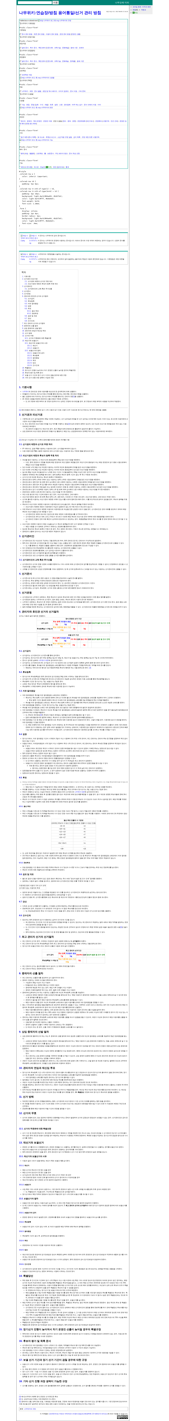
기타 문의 (82, 91)
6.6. (20, 874)
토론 (51, 105)
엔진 (54, 167)
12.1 (26, 338)
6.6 (26, 316)
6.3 (26, 304)
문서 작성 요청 (74, 153)
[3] (90, 668)
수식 (41, 105)
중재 (69, 121)
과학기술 (57, 48)
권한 (73, 121)
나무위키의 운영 (46, 107)
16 (23, 373)
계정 (31, 91)
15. (21, 1329)
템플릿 (32, 153)
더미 (99, 105)
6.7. (20, 902)
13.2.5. (21, 1250)
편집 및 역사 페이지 (50, 91)
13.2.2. (21, 1222)
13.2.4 (29, 360)
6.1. (20, 651)
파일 (26, 153)
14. (21, 1275)
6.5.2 (29, 313)
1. (20, 387)
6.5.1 (29, 311)
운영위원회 (81, 121)
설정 (56, 105)
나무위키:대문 (43, 660)
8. (20, 973)
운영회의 (98, 121)
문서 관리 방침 (27, 34)
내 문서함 (28, 167)
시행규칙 (106, 121)
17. (21, 1359)
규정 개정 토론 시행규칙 (90, 137)
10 (23, 331)
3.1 (26, 289)
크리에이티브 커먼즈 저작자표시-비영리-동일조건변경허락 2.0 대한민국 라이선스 (78, 1414)
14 (23, 368)
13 (23, 341)
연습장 (42, 167)
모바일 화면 (137, 7)
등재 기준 (74, 48)
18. (21, 1381)
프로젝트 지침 (27, 75)
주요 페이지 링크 (61, 153)
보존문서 (50, 153)
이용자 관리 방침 (52, 34)
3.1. (20, 560)
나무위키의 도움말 (47, 78)
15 (23, 370)
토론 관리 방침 (39, 34)
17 (23, 375)
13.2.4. (21, 1241)
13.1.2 (29, 348)
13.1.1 (29, 346)
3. (20, 536)
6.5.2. (21, 863)
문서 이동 (73, 91)
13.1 (26, 343)
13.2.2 (29, 355)
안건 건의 (114, 121)
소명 (60, 105)
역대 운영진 (37, 121)
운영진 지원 (47, 121)
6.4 (26, 306)
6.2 (26, 301)
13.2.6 (29, 365)
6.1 (26, 299)
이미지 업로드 (64, 91)
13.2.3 (29, 358)
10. (21, 1068)
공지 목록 (76, 137)
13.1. (21, 1156)
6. (20, 611)
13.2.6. (21, 1264)
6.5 (26, 308)
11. (20, 1096)
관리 (64, 121)
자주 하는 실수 (77, 105)
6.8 (26, 321)
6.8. (20, 915)
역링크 (143, 10)
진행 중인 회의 (31, 124)
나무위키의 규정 (65, 20)
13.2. (21, 1199)
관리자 (23, 121)
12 (23, 336)
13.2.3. (21, 1231)
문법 (32, 105)
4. (20, 573)
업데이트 (60, 167)
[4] (41, 715)
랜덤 (134, 10)
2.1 (26, 281)
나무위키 (25, 91)
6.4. (20, 734)
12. (21, 1113)
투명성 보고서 (51, 137)
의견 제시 (89, 121)
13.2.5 (29, 363)
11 (23, 333)
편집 (136, 13)
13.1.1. (21, 1165)
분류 (22, 153)
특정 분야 (41, 48)
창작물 (72, 61)
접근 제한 (24, 137)
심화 (36, 105)
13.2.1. (21, 1213)
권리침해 (67, 105)
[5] (121, 927)
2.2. (20, 455)
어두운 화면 (146, 7)
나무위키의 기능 (46, 140)
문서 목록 (32, 137)
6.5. (20, 778)
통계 (67, 167)
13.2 (26, 350)
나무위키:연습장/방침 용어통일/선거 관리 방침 (60, 13)
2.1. (20, 444)
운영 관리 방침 (65, 34)
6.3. (20, 691)
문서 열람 (37, 91)
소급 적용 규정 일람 (65, 137)
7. (20, 936)
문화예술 (65, 48)
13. (21, 1142)
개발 (46, 105)
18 (23, 378)
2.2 (26, 284)
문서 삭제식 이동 (90, 105)
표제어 (81, 48)
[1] (74, 396)
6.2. (20, 672)
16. (21, 1341)
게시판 (36, 167)
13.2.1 (29, 353)
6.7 (26, 318)
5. (20, 592)
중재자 (29, 121)
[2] (69, 424)
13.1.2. (21, 1185)
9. (20, 1031)
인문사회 (49, 48)
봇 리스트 (40, 137)
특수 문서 (33, 48)
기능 (23, 105)
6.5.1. (21, 806)
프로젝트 (39, 153)
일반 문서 (25, 48)
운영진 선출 (75, 34)
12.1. (21, 1129)
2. (20, 414)
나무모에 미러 (122, 3)
